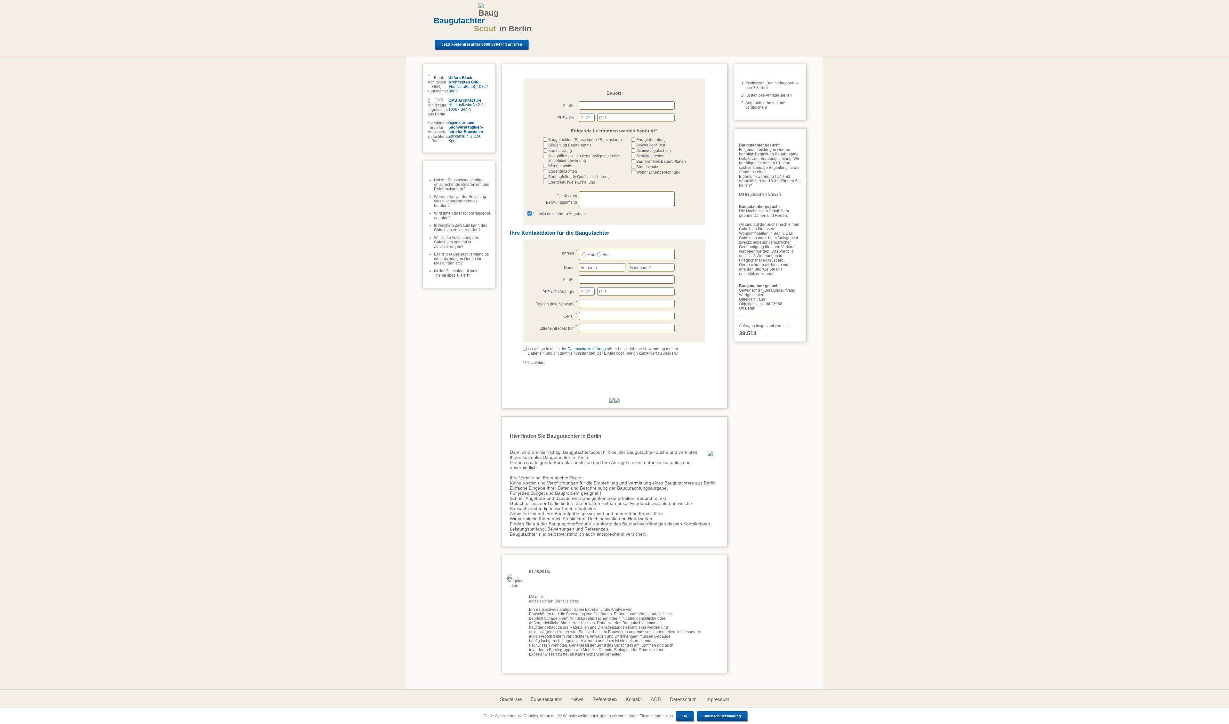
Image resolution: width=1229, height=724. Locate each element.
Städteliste (511, 699)
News (577, 699)
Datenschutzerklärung (722, 716)
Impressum (717, 699)
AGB (656, 699)
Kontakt (634, 699)
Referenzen (604, 699)
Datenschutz (683, 699)
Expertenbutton (546, 699)
